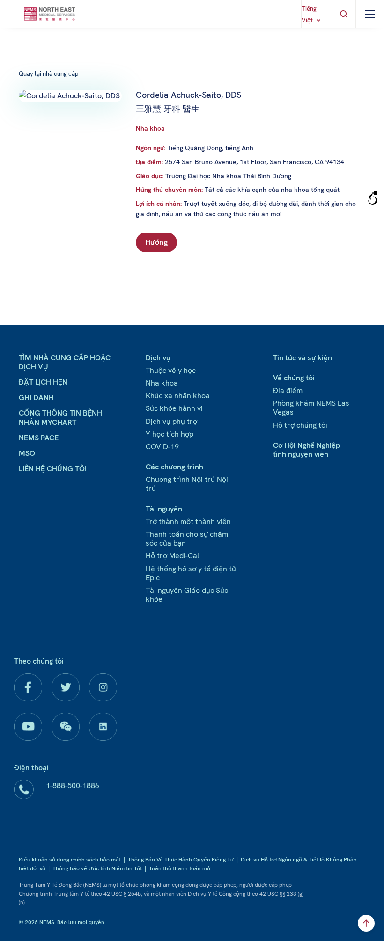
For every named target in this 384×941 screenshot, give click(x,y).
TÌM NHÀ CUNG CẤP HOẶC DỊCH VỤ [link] (65, 362)
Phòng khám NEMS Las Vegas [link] (311, 407)
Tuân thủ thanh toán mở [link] (179, 868)
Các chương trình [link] (174, 467)
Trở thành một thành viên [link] (188, 521)
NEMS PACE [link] (39, 438)
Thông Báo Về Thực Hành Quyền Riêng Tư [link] (181, 859)
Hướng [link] (156, 242)
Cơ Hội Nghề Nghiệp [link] (306, 445)
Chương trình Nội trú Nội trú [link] (187, 483)
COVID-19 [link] (162, 447)
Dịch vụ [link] (158, 358)
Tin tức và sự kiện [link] (302, 358)
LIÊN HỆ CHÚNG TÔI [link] (53, 469)
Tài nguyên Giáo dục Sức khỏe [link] (187, 594)
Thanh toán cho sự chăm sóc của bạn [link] (187, 538)
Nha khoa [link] (150, 128)
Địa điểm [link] (288, 390)
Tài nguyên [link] (164, 509)
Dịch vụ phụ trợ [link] (171, 421)
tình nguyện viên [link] (300, 454)
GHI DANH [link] (36, 397)
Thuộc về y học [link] (171, 370)
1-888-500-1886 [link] (72, 785)
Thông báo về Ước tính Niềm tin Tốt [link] (97, 868)
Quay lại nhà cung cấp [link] (49, 74)
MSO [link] (27, 453)
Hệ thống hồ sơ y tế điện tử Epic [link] (191, 573)
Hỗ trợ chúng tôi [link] (300, 425)
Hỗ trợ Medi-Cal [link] (172, 556)
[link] (49, 14)
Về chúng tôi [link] (294, 378)
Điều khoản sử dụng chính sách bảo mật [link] (70, 859)
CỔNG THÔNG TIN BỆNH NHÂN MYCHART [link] (60, 417)
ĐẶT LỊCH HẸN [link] (43, 382)
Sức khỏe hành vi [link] (174, 408)
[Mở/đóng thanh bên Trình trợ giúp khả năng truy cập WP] (373, 198)
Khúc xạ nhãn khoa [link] (178, 396)
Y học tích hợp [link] (169, 434)
